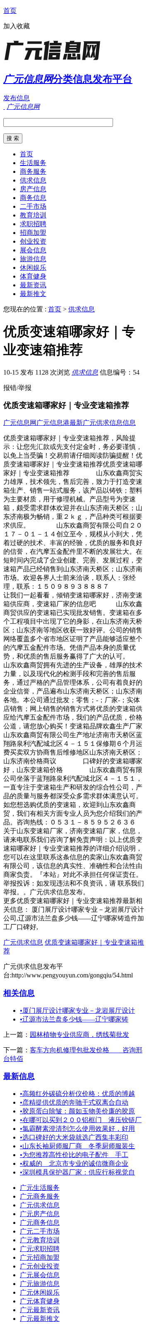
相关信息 (19, 993)
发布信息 (16, 97)
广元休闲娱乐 (40, 1292)
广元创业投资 (40, 1266)
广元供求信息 (23, 942)
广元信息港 (53, 422)
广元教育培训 (40, 1240)
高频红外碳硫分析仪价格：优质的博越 (77, 1093)
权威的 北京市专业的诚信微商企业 (74, 1163)
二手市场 (33, 206)
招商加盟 (33, 232)
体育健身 (33, 276)
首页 (10, 10)
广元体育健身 (40, 1301)
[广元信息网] (55, 60)
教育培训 (33, 215)
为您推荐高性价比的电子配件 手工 (74, 1154)
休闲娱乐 (33, 267)
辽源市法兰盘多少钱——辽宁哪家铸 (74, 1019)
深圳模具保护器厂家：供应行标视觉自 (77, 1172)
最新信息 (19, 1076)
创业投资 (33, 241)
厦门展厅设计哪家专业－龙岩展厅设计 (77, 1010)
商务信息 (33, 197)
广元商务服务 (40, 1196)
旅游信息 (33, 258)
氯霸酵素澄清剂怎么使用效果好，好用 (77, 1128)
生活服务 (33, 162)
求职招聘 (33, 223)
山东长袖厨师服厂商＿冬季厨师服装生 (77, 1146)
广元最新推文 (40, 1318)
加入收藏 (16, 26)
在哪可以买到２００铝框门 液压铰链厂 (81, 1119)
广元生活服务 (40, 1187)
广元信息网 (19, 422)
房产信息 (33, 188)
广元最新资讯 (40, 1309)
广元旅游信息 (40, 1283)
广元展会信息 (40, 1274)
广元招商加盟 (40, 1257)
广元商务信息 (40, 1222)
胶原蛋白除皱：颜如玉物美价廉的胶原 (77, 1111)
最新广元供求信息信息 (103, 422)
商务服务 (33, 171)
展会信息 (33, 250)
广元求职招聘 (40, 1248)
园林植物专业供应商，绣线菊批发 (79, 1034)
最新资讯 (33, 285)
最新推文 (33, 293)
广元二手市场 (40, 1231)
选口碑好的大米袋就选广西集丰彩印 (74, 1137)
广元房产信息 (40, 1213)
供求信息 (33, 180)
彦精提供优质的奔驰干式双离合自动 (74, 1102)
